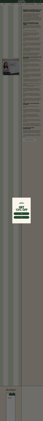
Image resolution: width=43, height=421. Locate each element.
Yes (21, 213)
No (21, 217)
